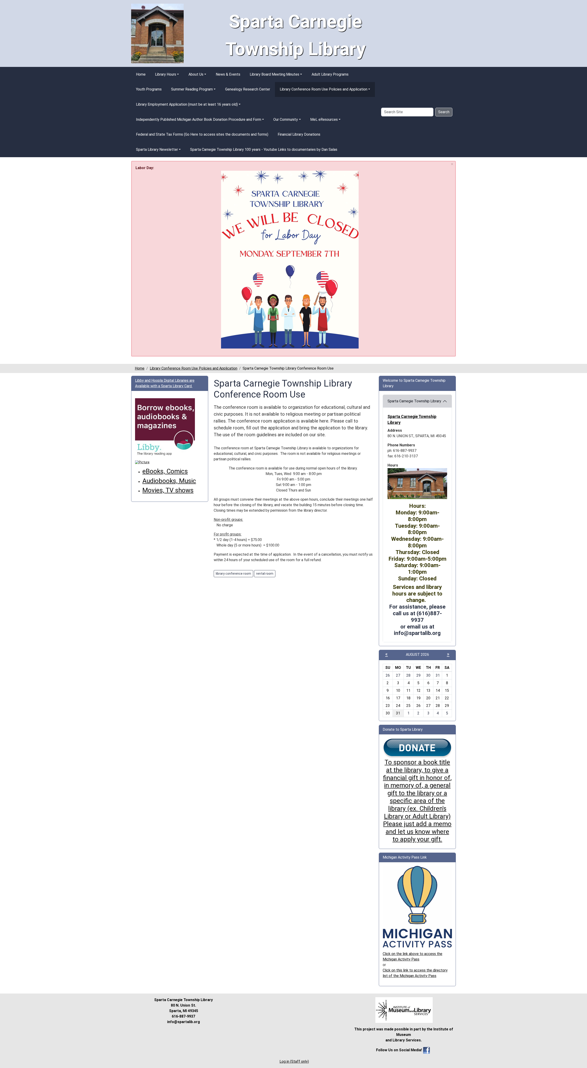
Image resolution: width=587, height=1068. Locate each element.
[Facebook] (426, 1050)
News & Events (228, 74)
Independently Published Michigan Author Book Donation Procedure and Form (198, 119)
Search (443, 112)
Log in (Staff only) (294, 1061)
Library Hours (165, 74)
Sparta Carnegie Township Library (414, 401)
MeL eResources (324, 119)
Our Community (285, 119)
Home (141, 74)
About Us (195, 74)
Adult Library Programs (330, 74)
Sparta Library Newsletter (157, 149)
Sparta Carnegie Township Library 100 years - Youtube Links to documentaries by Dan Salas (263, 149)
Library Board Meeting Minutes (274, 74)
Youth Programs (149, 89)
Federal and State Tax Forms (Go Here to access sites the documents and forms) (202, 134)
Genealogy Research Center (247, 89)
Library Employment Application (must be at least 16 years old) (187, 104)
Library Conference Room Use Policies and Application (323, 89)
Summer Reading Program (192, 89)
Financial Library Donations (299, 134)
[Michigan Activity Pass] (417, 906)
